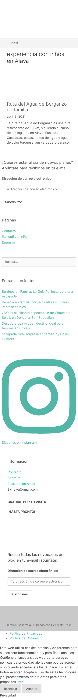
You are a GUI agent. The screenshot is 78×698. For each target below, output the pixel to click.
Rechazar (10, 689)
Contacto (9, 231)
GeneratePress (61, 625)
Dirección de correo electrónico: (27, 178)
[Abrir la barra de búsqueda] (70, 43)
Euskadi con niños (15, 237)
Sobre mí (9, 242)
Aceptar (31, 689)
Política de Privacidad (26, 633)
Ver (20, 682)
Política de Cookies (24, 638)
